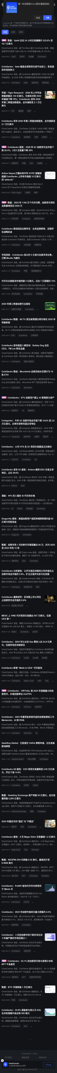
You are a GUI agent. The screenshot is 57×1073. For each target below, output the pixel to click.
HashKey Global (17, 759)
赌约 (36, 192)
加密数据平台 (36, 271)
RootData (45, 876)
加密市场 (35, 82)
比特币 (22, 56)
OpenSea (35, 849)
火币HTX (15, 459)
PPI (13, 111)
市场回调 (38, 951)
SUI (54, 681)
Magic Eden (16, 849)
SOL (47, 681)
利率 (29, 111)
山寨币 (27, 192)
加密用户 (15, 410)
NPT (23, 876)
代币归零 (15, 218)
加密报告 (27, 137)
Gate (25, 82)
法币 (22, 827)
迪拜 (53, 759)
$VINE (35, 631)
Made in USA (29, 681)
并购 (25, 271)
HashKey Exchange (19, 811)
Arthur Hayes (16, 192)
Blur (26, 849)
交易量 (31, 56)
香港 (31, 811)
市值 (36, 137)
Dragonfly (15, 534)
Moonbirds (28, 387)
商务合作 (42, 1057)
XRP (39, 681)
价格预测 (34, 335)
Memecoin (28, 733)
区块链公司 (28, 587)
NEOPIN (15, 876)
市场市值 (39, 294)
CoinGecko (42, 56)
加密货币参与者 (35, 977)
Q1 (36, 459)
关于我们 (8, 1057)
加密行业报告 (16, 309)
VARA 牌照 (32, 759)
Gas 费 (35, 658)
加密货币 (15, 163)
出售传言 (38, 245)
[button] (53, 4)
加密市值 (15, 925)
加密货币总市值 (32, 605)
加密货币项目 (39, 218)
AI (23, 410)
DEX (22, 485)
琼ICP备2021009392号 (27, 1069)
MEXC (14, 631)
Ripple (37, 111)
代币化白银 (16, 294)
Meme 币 (36, 902)
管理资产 (31, 410)
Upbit (14, 56)
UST (42, 827)
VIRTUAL (27, 707)
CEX (31, 163)
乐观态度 (29, 508)
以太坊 (26, 658)
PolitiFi (26, 902)
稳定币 (53, 137)
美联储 (20, 111)
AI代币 (19, 508)
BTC (13, 335)
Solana (14, 485)
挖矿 (37, 587)
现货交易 (45, 82)
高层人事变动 (29, 361)
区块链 (44, 658)
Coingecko (26, 218)
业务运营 (27, 245)
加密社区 (34, 1026)
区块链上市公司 (17, 605)
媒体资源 (25, 1057)
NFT (23, 977)
